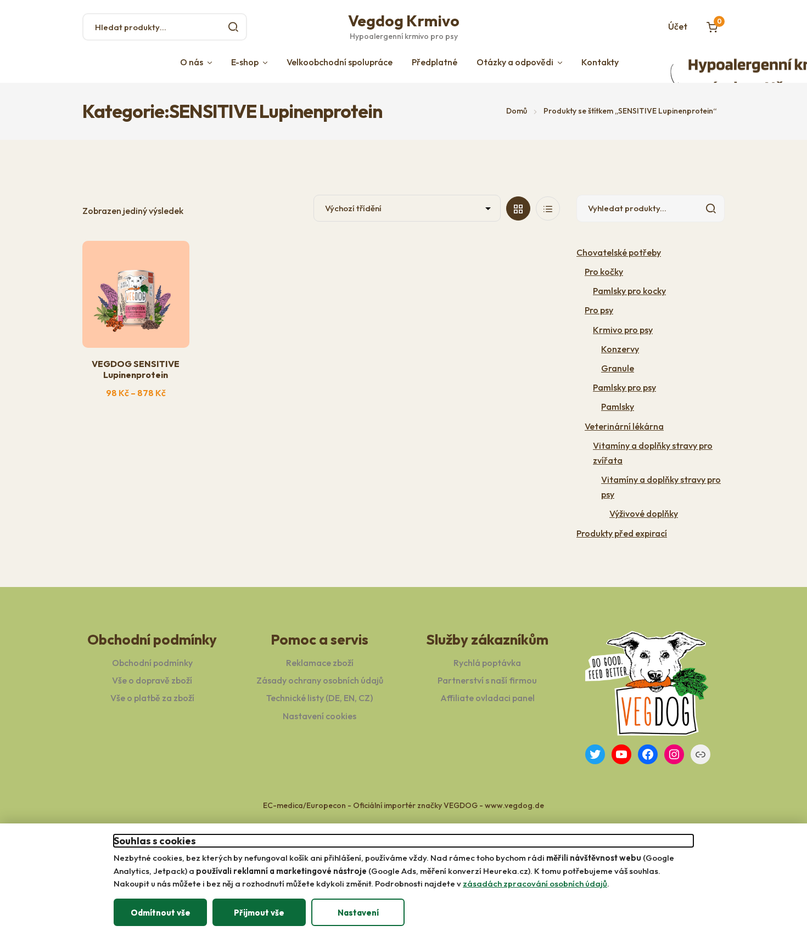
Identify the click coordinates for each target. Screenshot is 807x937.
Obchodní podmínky (152, 662)
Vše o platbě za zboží (152, 697)
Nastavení (358, 912)
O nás (191, 62)
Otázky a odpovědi (515, 62)
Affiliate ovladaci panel (487, 697)
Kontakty (600, 62)
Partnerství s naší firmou (487, 680)
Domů (516, 111)
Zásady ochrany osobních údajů (319, 680)
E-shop (245, 62)
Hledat (233, 27)
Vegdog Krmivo (403, 20)
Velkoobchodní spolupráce (340, 62)
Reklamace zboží (320, 662)
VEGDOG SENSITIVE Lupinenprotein (136, 369)
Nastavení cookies (319, 715)
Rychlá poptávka (487, 662)
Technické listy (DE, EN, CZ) (319, 697)
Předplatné (434, 62)
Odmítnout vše (160, 912)
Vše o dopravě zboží (152, 680)
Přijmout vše (259, 912)
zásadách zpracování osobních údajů (535, 883)
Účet (677, 26)
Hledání (711, 208)
